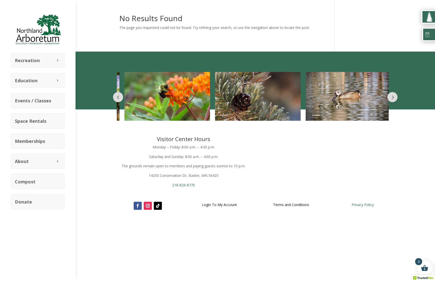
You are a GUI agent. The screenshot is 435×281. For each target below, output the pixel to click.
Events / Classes (33, 101)
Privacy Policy (363, 204)
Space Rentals (30, 121)
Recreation (27, 60)
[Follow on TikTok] (158, 206)
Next (392, 97)
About (22, 161)
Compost (25, 182)
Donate (23, 202)
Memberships (30, 141)
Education (26, 80)
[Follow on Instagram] (148, 206)
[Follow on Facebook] (138, 206)
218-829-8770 (183, 185)
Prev (118, 97)
